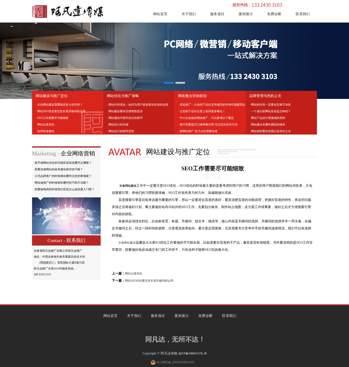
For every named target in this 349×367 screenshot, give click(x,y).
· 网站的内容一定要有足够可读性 (270, 104)
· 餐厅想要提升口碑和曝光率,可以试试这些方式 (207, 124)
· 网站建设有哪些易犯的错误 (267, 124)
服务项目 (217, 14)
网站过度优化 (133, 273)
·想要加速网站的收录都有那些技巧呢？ (58, 169)
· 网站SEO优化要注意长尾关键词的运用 (60, 111)
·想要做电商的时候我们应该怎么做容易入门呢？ (64, 189)
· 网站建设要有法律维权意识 (125, 111)
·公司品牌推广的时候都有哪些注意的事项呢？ (63, 176)
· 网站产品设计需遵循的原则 (267, 118)
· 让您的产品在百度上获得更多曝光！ (201, 111)
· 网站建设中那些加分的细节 (125, 118)
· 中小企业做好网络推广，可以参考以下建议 (206, 118)
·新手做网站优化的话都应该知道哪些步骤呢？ (63, 162)
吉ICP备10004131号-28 (192, 353)
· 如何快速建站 (45, 131)
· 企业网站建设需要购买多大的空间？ (59, 104)
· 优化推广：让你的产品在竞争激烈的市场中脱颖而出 (211, 104)
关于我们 (189, 14)
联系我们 (303, 14)
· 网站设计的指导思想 (120, 131)
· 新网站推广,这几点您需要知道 (197, 131)
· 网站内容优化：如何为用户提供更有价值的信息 (137, 104)
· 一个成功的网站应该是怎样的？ (270, 111)
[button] (169, 83)
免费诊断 (274, 14)
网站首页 (160, 14)
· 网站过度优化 (45, 124)
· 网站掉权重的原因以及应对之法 (270, 131)
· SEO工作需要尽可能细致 (52, 118)
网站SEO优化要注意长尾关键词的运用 (149, 280)
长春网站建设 (127, 242)
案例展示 (246, 14)
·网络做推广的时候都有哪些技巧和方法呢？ (61, 182)
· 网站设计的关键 (117, 124)
